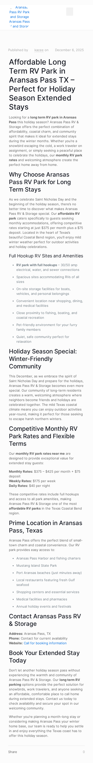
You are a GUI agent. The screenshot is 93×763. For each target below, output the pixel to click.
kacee (39, 50)
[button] (69, 11)
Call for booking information (45, 643)
